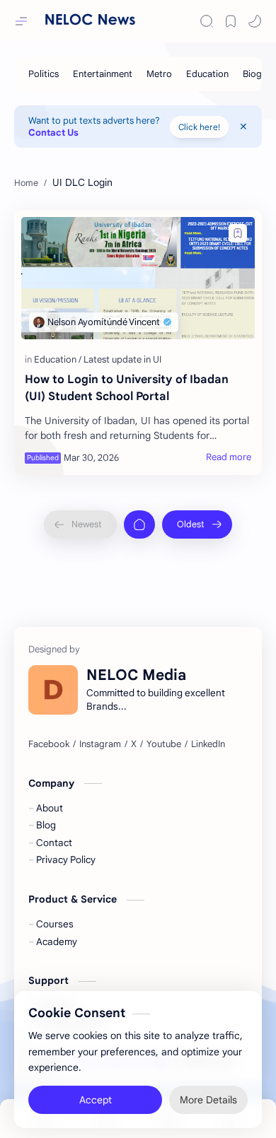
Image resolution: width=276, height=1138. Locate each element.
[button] (254, 21)
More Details (208, 1095)
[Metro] (159, 74)
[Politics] (43, 74)
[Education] (207, 74)
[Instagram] (100, 744)
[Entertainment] (102, 74)
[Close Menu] (243, 126)
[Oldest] (197, 524)
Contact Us (53, 133)
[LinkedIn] (208, 744)
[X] (134, 744)
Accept (95, 1095)
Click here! (199, 127)
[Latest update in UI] (122, 359)
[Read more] (228, 457)
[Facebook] (48, 744)
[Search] (206, 21)
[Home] (139, 524)
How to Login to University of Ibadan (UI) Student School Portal (127, 388)
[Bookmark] (230, 21)
